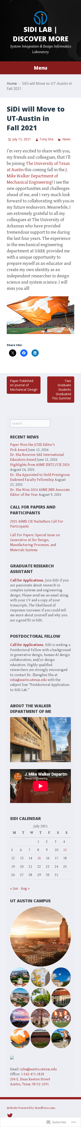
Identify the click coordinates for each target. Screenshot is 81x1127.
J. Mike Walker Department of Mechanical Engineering (37, 176)
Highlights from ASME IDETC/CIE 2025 (40, 465)
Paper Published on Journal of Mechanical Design (23, 385)
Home (12, 83)
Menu (40, 68)
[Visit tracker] (12, 1057)
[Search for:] (30, 423)
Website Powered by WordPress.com (31, 1108)
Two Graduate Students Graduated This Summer (61, 389)
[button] (40, 936)
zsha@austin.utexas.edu (28, 680)
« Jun (14, 888)
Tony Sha (46, 139)
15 (39, 858)
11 (65, 850)
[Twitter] (10, 1115)
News (66, 139)
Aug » (25, 888)
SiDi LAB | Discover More (40, 34)
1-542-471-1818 (32, 1074)
